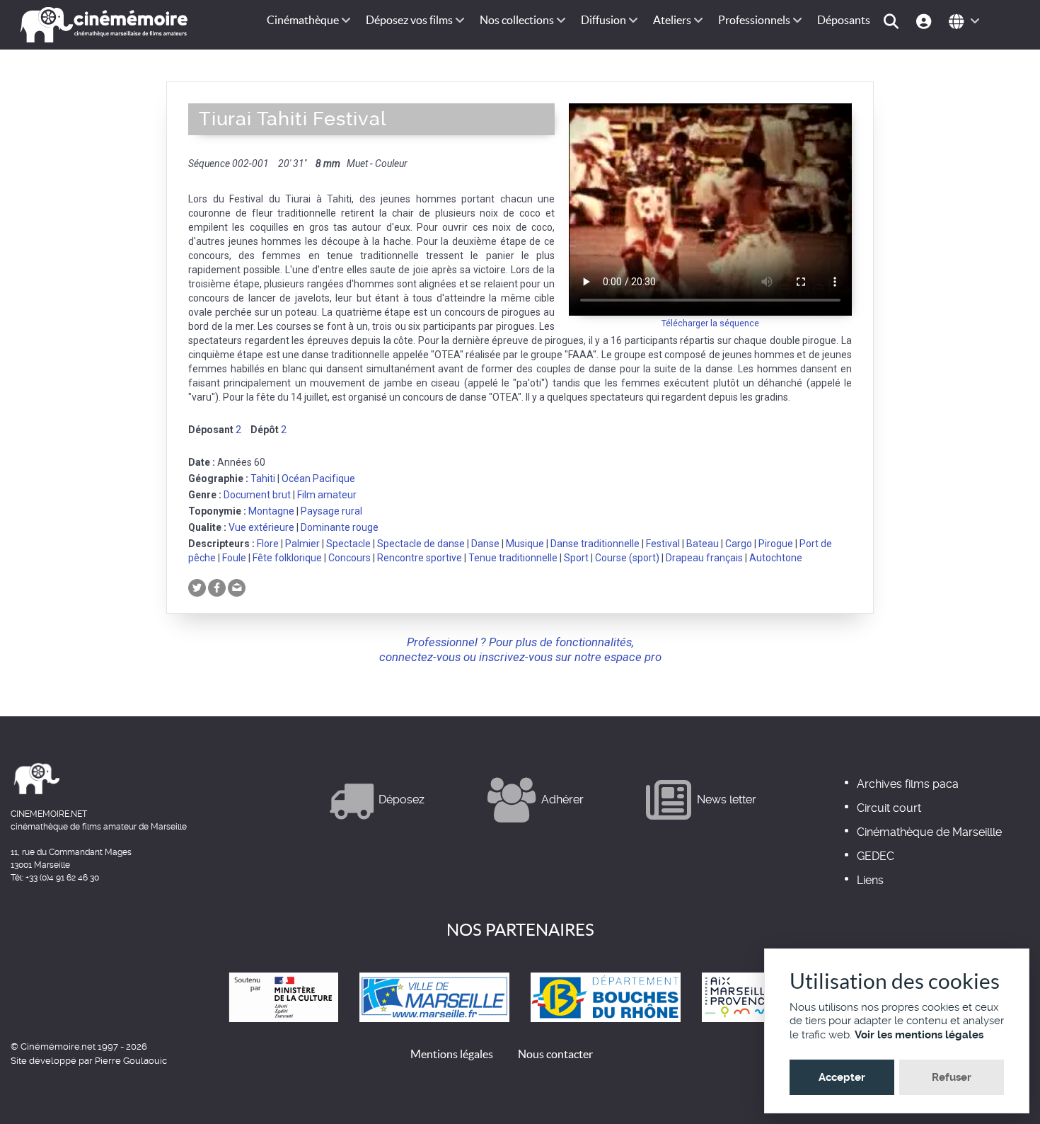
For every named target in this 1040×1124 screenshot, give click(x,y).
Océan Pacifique (318, 478)
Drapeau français (704, 557)
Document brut (257, 494)
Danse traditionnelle (595, 543)
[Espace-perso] (925, 20)
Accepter (842, 1077)
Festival (663, 543)
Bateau (702, 543)
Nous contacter (555, 1054)
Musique (525, 543)
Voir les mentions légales (919, 1034)
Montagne (271, 511)
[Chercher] (893, 20)
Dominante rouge (340, 527)
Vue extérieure (261, 527)
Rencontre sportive (419, 557)
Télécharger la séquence (710, 323)
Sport (576, 557)
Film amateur (327, 494)
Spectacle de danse (421, 543)
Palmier (302, 543)
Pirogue (775, 543)
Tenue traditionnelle (512, 557)
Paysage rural (331, 511)
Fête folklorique (287, 557)
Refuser (951, 1077)
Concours (349, 557)
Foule (234, 557)
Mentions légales (451, 1054)
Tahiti (262, 478)
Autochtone (775, 557)
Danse (485, 543)
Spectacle (348, 543)
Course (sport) (627, 557)
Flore (268, 543)
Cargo (738, 543)
